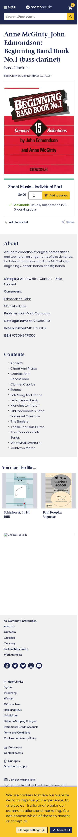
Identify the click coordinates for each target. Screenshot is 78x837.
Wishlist (8, 698)
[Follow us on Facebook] (8, 666)
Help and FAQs (13, 710)
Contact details (13, 753)
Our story (9, 643)
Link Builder (11, 715)
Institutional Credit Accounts (21, 727)
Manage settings (29, 830)
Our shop (9, 638)
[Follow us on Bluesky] (24, 666)
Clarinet (46, 279)
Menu (12, 7)
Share (70, 222)
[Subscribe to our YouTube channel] (40, 666)
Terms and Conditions (17, 732)
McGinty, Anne (15, 306)
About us (9, 626)
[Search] (70, 16)
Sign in (8, 687)
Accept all (63, 830)
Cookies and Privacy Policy (20, 738)
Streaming (10, 693)
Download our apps (16, 766)
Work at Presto (13, 654)
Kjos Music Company (34, 313)
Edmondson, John (17, 299)
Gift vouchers (12, 704)
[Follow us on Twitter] (16, 666)
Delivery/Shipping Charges (20, 721)
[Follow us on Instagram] (32, 666)
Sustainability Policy (16, 649)
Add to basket (58, 195)
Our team (10, 632)
